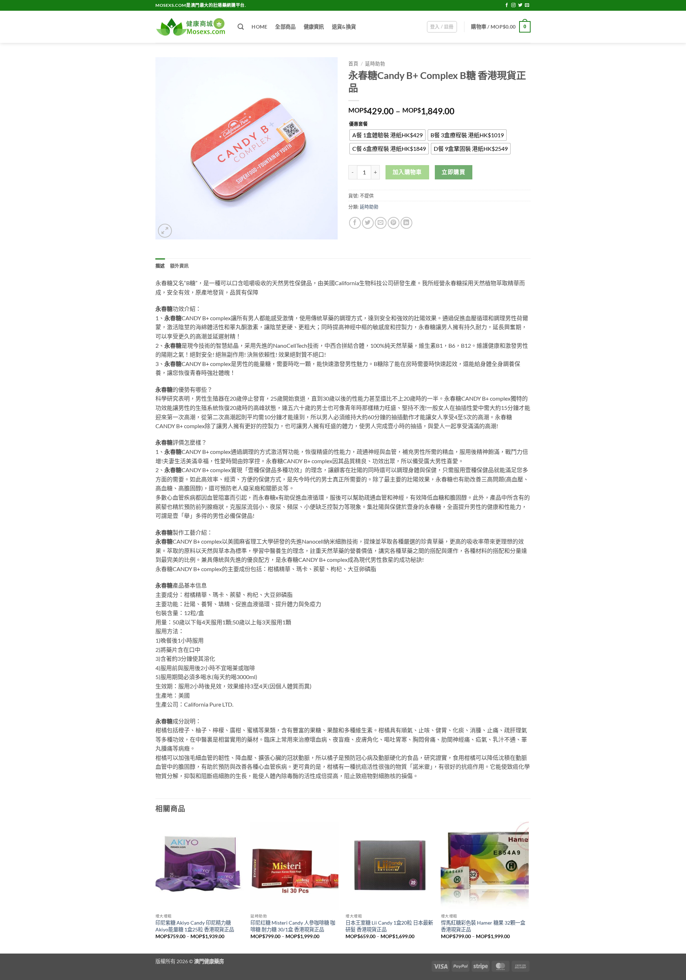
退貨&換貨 (344, 27)
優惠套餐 (358, 124)
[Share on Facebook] (355, 223)
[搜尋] (241, 27)
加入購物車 (407, 172)
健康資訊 (314, 27)
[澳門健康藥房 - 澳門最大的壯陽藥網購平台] (191, 27)
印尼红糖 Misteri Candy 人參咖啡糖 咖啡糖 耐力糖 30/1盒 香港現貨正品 (292, 926)
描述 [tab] (160, 265)
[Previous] (155, 886)
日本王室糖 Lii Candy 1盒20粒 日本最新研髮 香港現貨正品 (389, 926)
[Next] (528, 886)
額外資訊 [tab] (179, 265)
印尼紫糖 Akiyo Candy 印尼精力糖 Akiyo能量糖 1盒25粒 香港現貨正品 (194, 926)
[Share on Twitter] (368, 223)
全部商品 (285, 27)
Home (259, 27)
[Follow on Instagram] (513, 5)
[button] (442, 27)
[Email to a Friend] (381, 223)
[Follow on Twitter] (520, 5)
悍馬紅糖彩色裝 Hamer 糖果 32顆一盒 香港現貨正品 (483, 926)
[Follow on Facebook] (506, 5)
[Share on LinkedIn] (406, 223)
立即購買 (453, 172)
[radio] (387, 135)
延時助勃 (375, 63)
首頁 (353, 63)
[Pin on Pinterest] (393, 223)
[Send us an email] (527, 5)
